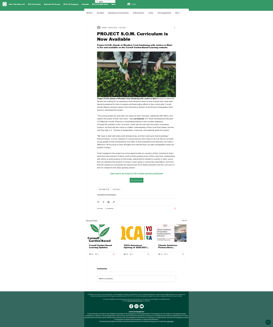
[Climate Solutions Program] (171, 233)
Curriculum (116, 189)
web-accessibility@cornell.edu (134, 300)
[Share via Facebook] (98, 202)
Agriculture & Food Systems (118, 13)
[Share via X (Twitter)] (103, 202)
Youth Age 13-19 (103, 189)
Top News (100, 13)
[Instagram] (136, 306)
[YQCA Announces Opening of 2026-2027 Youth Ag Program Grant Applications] (136, 233)
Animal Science (138, 13)
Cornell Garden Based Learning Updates (100, 246)
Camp (150, 13)
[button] (16, 4)
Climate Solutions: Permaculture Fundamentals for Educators (167, 246)
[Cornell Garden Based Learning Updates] (101, 233)
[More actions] (174, 27)
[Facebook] (131, 306)
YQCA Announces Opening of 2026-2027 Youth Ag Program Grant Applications (136, 246)
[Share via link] (114, 202)
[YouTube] (142, 306)
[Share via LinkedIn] (108, 202)
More (177, 13)
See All (184, 220)
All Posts (89, 13)
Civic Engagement (164, 13)
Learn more (170, 321)
